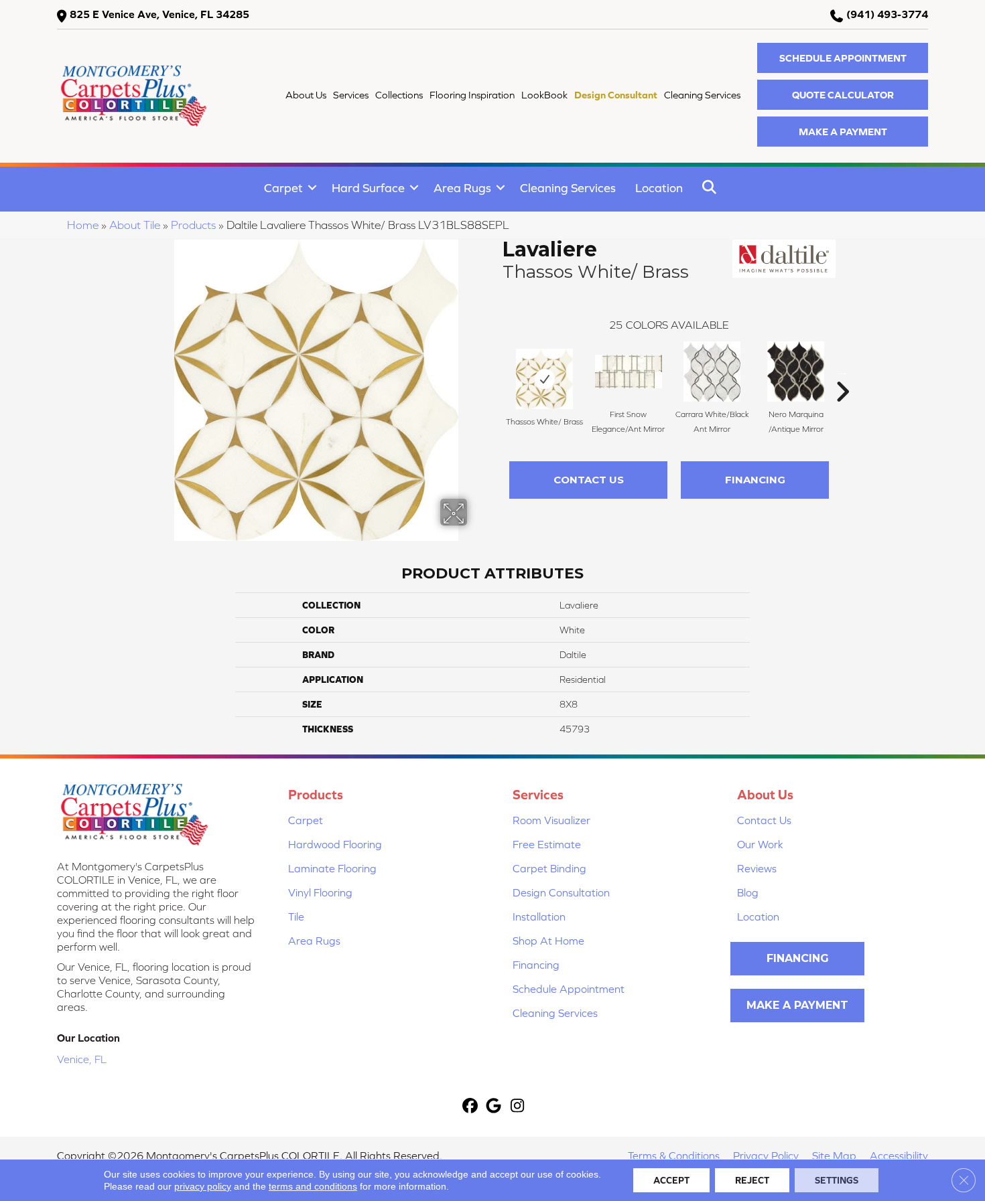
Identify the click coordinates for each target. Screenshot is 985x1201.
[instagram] (517, 1107)
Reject (752, 1180)
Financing (755, 479)
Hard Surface (368, 188)
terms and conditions (313, 1186)
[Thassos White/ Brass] (544, 378)
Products (193, 225)
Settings (836, 1180)
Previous (496, 371)
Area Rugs (462, 188)
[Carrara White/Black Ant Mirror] (712, 371)
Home (82, 225)
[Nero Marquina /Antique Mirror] (796, 371)
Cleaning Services (568, 188)
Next (842, 371)
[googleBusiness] (494, 1107)
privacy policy (202, 1186)
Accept (671, 1180)
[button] (842, 58)
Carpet (283, 188)
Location (659, 188)
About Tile (134, 225)
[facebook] (470, 1107)
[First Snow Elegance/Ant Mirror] (628, 371)
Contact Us (588, 479)
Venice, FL (82, 1059)
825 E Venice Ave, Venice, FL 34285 (159, 14)
